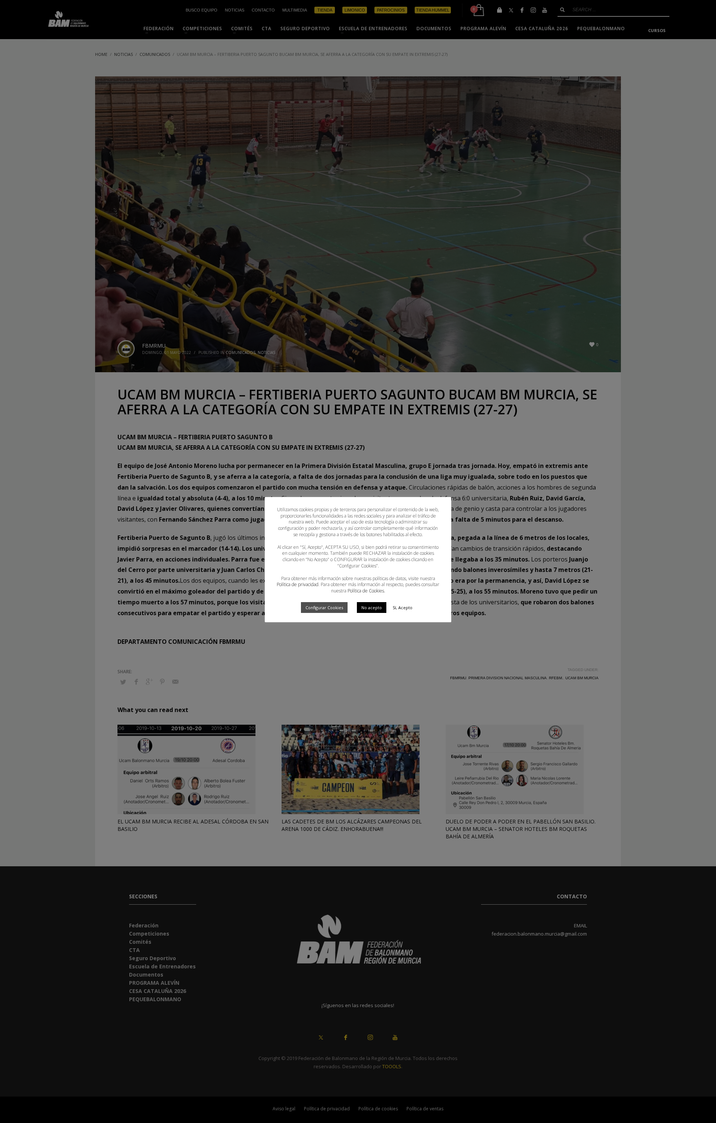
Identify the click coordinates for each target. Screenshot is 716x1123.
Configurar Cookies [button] (324, 607)
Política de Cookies (366, 591)
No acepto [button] (371, 607)
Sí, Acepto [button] (402, 607)
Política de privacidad (297, 584)
